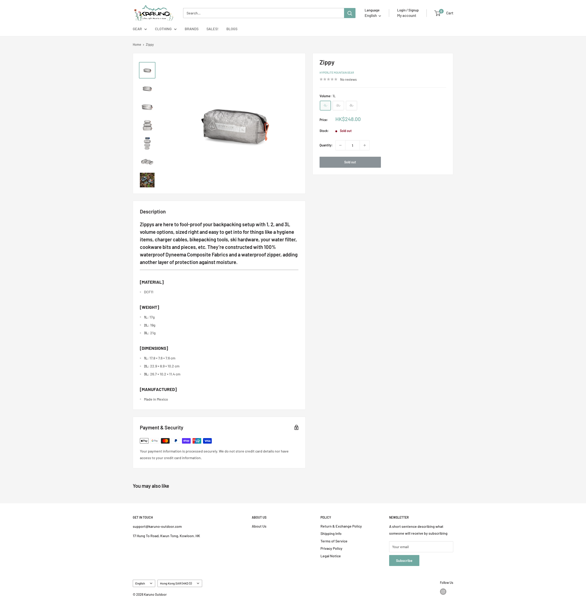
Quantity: (326, 145)
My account (406, 15)
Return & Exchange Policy (341, 526)
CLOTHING (163, 29)
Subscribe (404, 560)
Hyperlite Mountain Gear (337, 72)
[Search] (349, 13)
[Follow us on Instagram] (443, 591)
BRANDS (191, 29)
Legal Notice (330, 556)
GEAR (137, 29)
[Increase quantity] (364, 145)
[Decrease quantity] (340, 145)
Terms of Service (333, 541)
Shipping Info (331, 533)
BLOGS (231, 29)
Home (137, 44)
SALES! (212, 29)
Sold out (350, 162)
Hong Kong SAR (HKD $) (176, 583)
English (140, 583)
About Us (259, 526)
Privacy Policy (331, 548)
